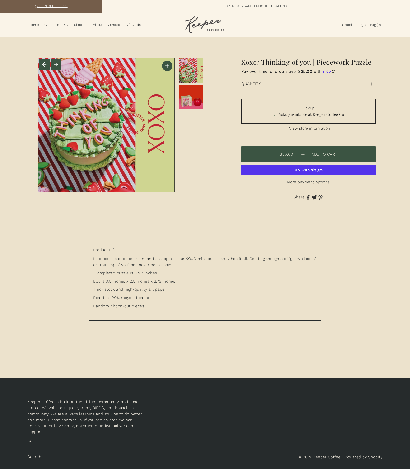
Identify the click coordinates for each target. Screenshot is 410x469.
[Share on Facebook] (308, 197)
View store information (309, 128)
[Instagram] (31, 443)
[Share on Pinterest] (320, 197)
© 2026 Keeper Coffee (320, 457)
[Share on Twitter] (314, 197)
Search (35, 456)
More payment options (308, 182)
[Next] (56, 64)
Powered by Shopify (363, 457)
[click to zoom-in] (167, 66)
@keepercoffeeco (51, 6)
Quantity (251, 83)
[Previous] (44, 64)
